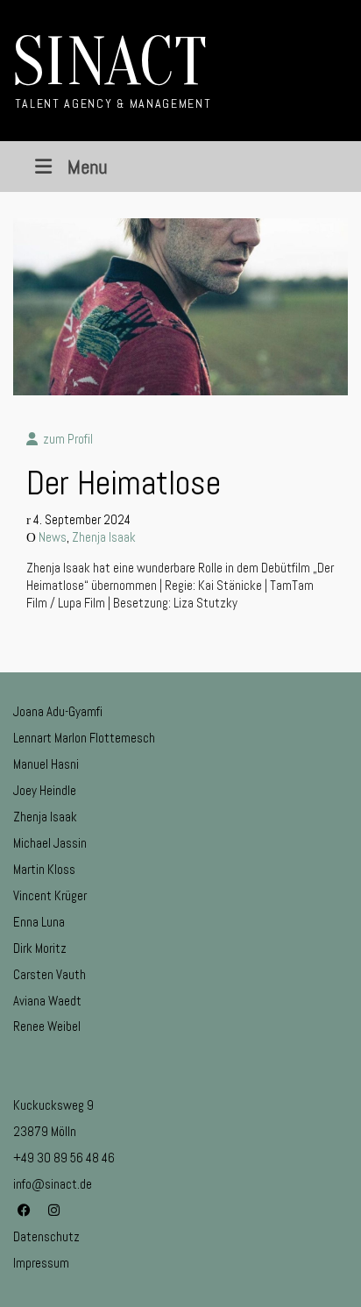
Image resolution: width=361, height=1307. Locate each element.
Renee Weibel (47, 1026)
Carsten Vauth (49, 974)
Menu (87, 166)
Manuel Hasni (46, 764)
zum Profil (65, 438)
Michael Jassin (50, 843)
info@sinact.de (52, 1184)
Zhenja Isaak (104, 537)
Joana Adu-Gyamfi (58, 711)
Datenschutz (46, 1236)
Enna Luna (39, 921)
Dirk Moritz (40, 948)
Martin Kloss (44, 869)
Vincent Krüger (50, 895)
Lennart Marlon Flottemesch (84, 737)
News (53, 537)
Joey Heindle (44, 790)
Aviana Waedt (47, 1000)
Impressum (41, 1262)
